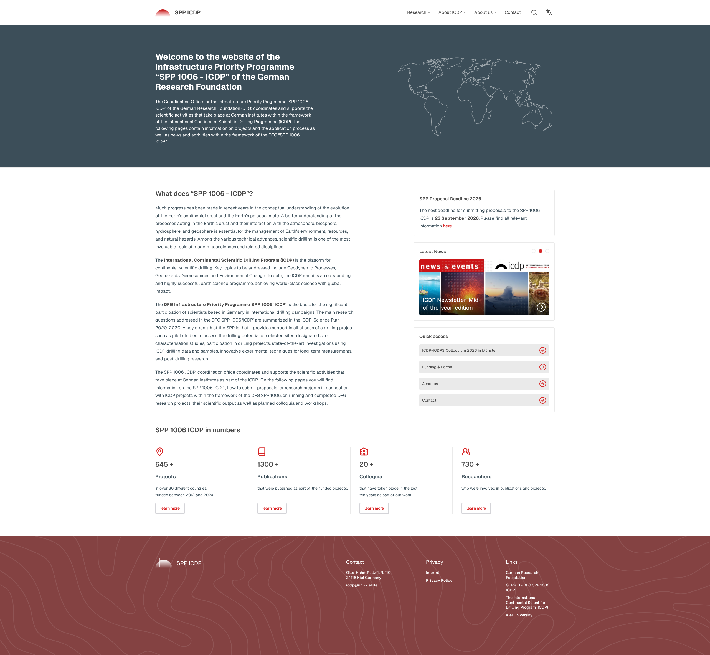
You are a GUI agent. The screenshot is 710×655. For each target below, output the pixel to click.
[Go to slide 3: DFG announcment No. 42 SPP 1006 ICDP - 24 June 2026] (547, 251)
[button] (534, 12)
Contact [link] (513, 12)
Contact (429, 400)
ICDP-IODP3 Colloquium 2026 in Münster (459, 350)
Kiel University (519, 615)
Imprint (432, 572)
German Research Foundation (522, 575)
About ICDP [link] (450, 12)
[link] (178, 12)
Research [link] (416, 12)
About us (430, 383)
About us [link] (483, 12)
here (447, 226)
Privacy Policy (439, 580)
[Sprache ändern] (549, 12)
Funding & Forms (437, 367)
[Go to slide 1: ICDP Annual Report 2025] (534, 251)
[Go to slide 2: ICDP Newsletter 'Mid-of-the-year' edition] (540, 251)
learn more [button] (170, 508)
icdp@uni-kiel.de (361, 585)
